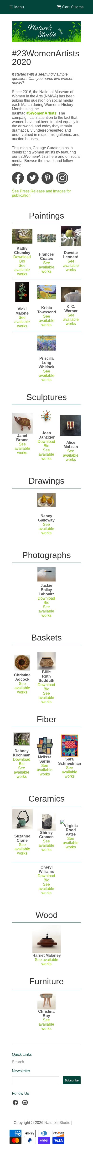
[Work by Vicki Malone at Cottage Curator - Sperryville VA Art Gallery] (22, 292)
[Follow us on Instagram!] (25, 1104)
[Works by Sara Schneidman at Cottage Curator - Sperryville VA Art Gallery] (69, 745)
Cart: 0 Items (72, 7)
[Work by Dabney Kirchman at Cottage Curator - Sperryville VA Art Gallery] (21, 739)
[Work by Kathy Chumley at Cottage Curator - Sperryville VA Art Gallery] (22, 236)
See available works (71, 265)
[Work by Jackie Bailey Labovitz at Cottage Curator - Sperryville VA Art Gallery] (46, 574)
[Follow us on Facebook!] (16, 1104)
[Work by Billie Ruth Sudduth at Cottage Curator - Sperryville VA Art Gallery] (46, 661)
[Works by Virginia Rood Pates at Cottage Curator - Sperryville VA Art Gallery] (70, 822)
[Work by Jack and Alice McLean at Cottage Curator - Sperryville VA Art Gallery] (70, 425)
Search (18, 1062)
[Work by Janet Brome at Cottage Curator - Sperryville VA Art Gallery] (22, 423)
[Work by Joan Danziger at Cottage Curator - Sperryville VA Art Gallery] (46, 424)
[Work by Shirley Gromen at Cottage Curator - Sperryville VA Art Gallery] (46, 821)
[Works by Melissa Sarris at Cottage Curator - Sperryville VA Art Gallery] (44, 745)
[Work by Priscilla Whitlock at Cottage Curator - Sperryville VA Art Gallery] (46, 342)
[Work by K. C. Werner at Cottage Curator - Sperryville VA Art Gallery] (71, 294)
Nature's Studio (57, 1123)
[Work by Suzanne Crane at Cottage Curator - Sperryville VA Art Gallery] (22, 819)
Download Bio (46, 600)
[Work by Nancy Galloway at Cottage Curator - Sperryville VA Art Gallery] (46, 500)
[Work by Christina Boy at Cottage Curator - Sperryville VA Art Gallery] (46, 1000)
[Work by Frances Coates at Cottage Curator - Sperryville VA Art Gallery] (46, 238)
